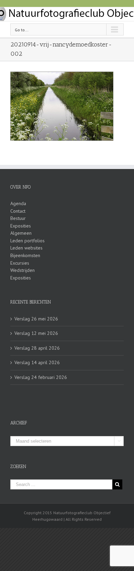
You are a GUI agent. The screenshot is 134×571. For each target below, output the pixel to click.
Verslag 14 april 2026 (37, 362)
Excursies (19, 263)
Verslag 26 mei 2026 (36, 319)
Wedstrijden (22, 270)
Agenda (18, 203)
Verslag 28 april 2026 (37, 348)
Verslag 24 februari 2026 (40, 377)
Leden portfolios (27, 240)
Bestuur (18, 218)
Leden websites (26, 248)
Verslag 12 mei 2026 (36, 333)
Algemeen (21, 233)
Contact (17, 211)
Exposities (20, 226)
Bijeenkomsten (25, 255)
